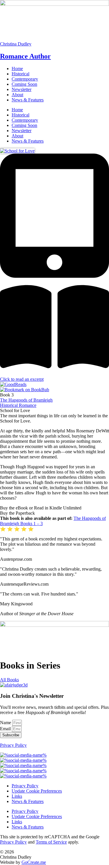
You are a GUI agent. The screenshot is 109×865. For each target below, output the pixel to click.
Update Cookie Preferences (37, 790)
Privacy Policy (13, 745)
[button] (54, 508)
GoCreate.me (34, 862)
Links (17, 796)
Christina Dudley (15, 43)
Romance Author (25, 56)
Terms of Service (51, 841)
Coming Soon (24, 84)
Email (6, 728)
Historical (20, 73)
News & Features (28, 99)
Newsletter (21, 89)
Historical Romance (18, 405)
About (17, 94)
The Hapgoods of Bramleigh (26, 400)
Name (6, 722)
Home (17, 68)
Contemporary (25, 79)
